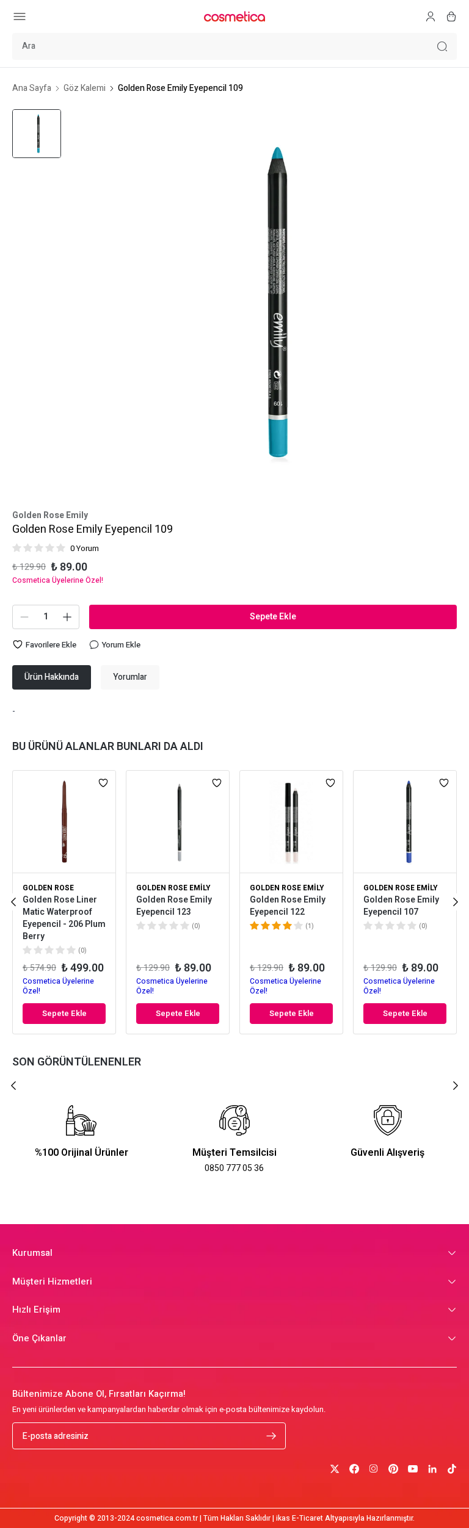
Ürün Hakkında (51, 677)
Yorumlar (130, 677)
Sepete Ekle (273, 616)
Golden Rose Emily (50, 516)
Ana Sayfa (31, 88)
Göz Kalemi (85, 88)
